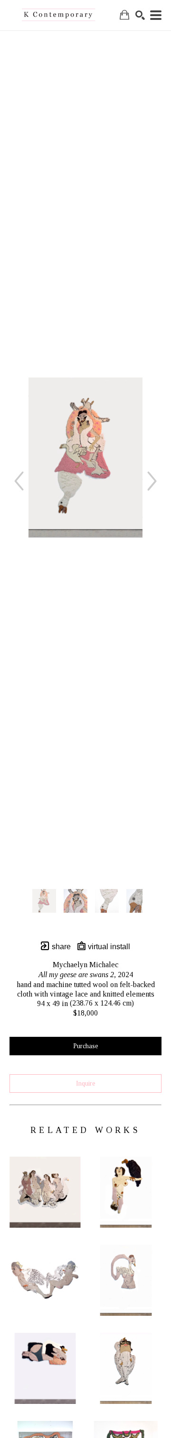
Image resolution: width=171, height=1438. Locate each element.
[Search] (140, 15)
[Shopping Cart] (124, 14)
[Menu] (156, 15)
